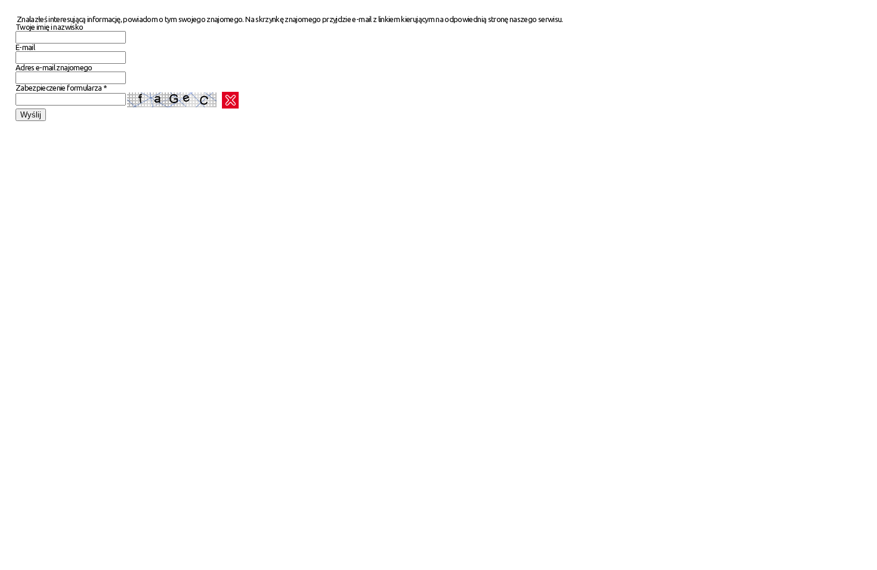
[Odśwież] (230, 100)
